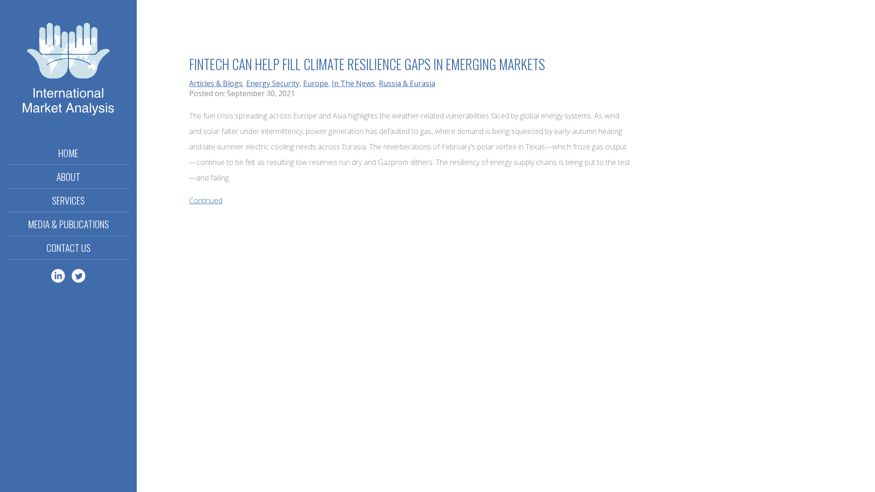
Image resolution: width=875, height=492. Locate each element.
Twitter (79, 276)
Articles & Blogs (215, 83)
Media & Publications (68, 224)
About (68, 176)
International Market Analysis (68, 70)
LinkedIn (58, 276)
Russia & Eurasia (407, 83)
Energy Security (272, 83)
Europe (315, 83)
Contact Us (68, 248)
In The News (353, 83)
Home (68, 153)
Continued (205, 200)
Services (68, 200)
